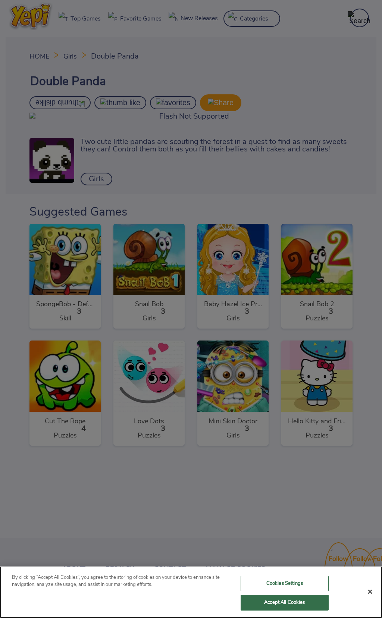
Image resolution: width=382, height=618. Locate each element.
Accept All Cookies (284, 602)
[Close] (370, 591)
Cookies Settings (284, 583)
